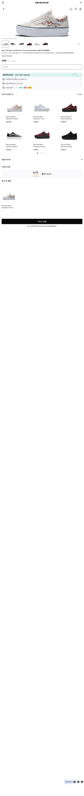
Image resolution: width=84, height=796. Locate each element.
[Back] (4, 9)
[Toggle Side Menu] (3, 2)
